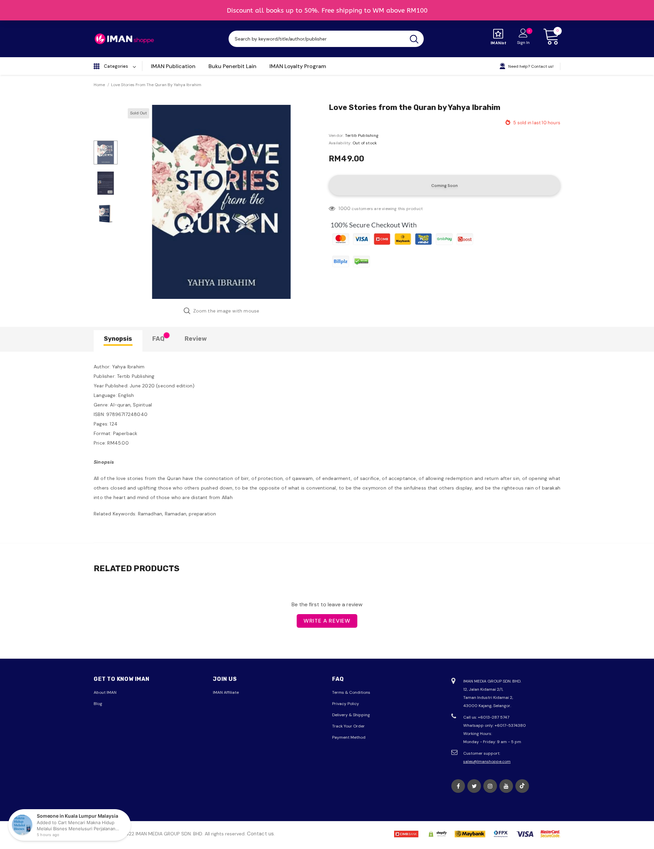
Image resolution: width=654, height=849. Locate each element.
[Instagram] (490, 786)
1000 (345, 208)
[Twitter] (474, 786)
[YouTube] (506, 786)
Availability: (340, 143)
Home (99, 84)
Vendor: (336, 135)
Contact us (260, 833)
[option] (221, 202)
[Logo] (124, 38)
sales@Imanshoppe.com (487, 761)
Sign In (523, 42)
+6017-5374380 (510, 725)
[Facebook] (458, 786)
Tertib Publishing (361, 135)
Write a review (327, 620)
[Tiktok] (522, 786)
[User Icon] (523, 32)
